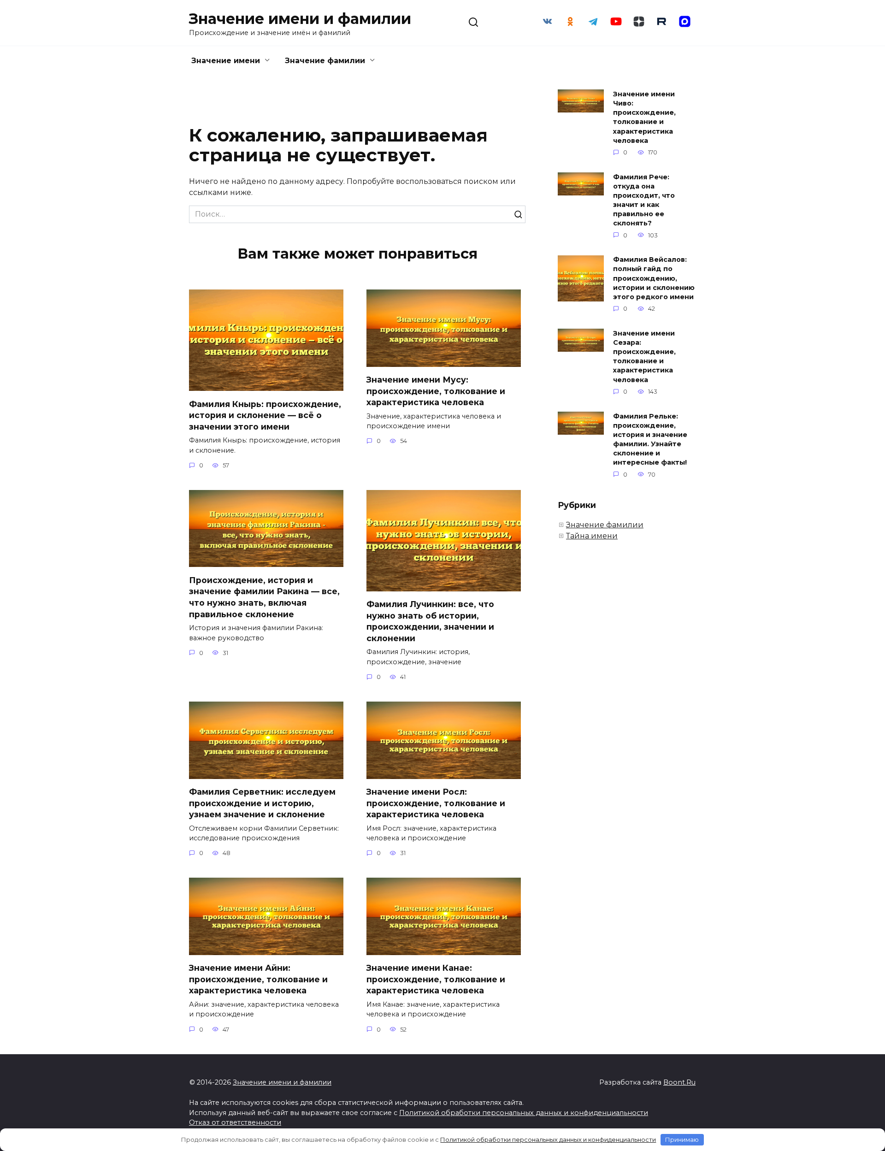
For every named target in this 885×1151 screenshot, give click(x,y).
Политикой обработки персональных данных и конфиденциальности (523, 1113)
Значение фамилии (325, 60)
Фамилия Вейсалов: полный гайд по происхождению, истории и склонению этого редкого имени (654, 278)
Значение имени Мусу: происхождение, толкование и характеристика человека (435, 391)
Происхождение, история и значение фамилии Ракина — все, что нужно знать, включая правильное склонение (264, 597)
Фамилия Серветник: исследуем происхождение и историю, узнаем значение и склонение (262, 803)
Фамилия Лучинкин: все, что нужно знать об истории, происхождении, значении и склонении (430, 621)
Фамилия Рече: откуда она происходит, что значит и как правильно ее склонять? (644, 200)
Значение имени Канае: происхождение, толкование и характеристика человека (435, 979)
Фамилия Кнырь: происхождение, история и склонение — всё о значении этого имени (265, 415)
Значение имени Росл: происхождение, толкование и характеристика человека (435, 803)
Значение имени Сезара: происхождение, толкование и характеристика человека (644, 356)
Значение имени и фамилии (300, 19)
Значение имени (225, 60)
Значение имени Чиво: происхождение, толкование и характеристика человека (644, 117)
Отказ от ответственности (235, 1122)
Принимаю (682, 1139)
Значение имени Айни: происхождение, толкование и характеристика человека (258, 979)
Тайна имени (592, 535)
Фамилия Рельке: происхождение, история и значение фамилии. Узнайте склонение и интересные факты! (650, 439)
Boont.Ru (679, 1082)
